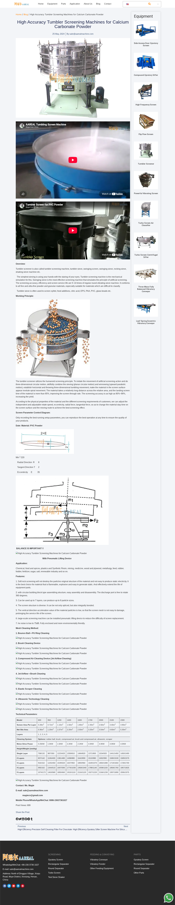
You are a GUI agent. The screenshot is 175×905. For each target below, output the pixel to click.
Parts (63, 4)
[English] (141, 4)
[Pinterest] (22, 886)
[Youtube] (14, 886)
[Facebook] (5, 886)
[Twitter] (9, 886)
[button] (149, 4)
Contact (107, 4)
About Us (88, 4)
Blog (98, 4)
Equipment (52, 4)
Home (41, 4)
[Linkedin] (18, 886)
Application (75, 4)
